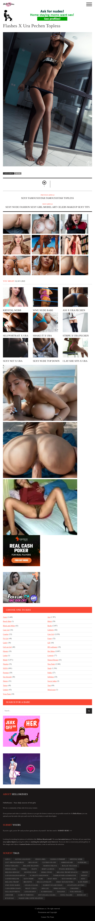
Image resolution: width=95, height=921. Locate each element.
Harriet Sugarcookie (52, 885)
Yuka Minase (75, 892)
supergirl (82, 862)
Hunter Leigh (30, 872)
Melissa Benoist (12, 872)
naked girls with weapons (31, 898)
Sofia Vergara (11, 866)
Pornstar (6, 673)
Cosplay (6, 634)
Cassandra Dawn (13, 888)
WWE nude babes (12, 885)
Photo (85, 872)
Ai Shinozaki (46, 892)
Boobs (18, 173)
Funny (50, 638)
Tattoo (5, 685)
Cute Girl (51, 634)
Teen (49, 685)
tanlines (61, 892)
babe (41, 879)
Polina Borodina (66, 869)
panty (34, 869)
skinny (84, 875)
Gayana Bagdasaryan (15, 875)
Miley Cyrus (30, 888)
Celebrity (51, 630)
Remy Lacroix (48, 869)
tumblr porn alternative (64, 875)
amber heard (67, 862)
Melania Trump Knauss (67, 872)
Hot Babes (51, 651)
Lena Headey (30, 892)
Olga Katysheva (12, 892)
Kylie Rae (9, 898)
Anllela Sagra (31, 885)
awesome (9, 895)
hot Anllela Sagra (47, 895)
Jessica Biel (40, 859)
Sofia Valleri (66, 895)
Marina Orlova (50, 866)
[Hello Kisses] (36, 4)
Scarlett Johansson (39, 875)
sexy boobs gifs (69, 879)
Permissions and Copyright (47, 912)
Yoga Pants (7, 694)
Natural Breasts (53, 660)
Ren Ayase (33, 862)
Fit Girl (5, 638)
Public (50, 673)
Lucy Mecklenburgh (14, 862)
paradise (75, 888)
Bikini (50, 621)
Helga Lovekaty (44, 882)
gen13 (7, 859)
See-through (7, 677)
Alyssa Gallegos (22, 859)
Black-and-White (9, 626)
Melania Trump (12, 882)
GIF (49, 643)
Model (5, 660)
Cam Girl (6, 630)
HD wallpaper (52, 647)
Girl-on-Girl (7, 647)
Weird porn (51, 690)
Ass (49, 617)
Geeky (5, 643)
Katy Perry (29, 879)
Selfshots (51, 677)
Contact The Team (47, 917)
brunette (28, 882)
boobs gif (81, 895)
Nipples (5, 664)
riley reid (52, 879)
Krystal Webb (76, 859)
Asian (5, 617)
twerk (24, 869)
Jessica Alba (10, 869)
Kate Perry (83, 882)
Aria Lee (45, 888)
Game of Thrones (26, 895)
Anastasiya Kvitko (75, 885)
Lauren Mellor (12, 879)
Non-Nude (51, 664)
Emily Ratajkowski (64, 882)
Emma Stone (46, 872)
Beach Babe (7, 621)
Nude (49, 668)
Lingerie (50, 655)
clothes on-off (49, 862)
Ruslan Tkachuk (69, 866)
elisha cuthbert (57, 859)
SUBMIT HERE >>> (65, 831)
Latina (5, 655)
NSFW (5, 668)
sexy (83, 879)
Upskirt (5, 690)
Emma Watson (60, 888)
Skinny (5, 681)
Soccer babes (52, 681)
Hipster (5, 651)
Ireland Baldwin (31, 866)
